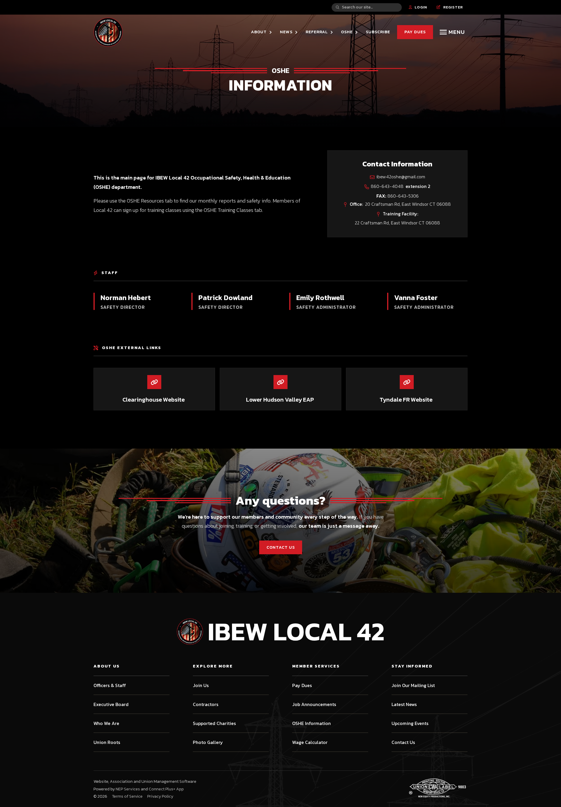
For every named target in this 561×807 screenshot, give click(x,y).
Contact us (280, 547)
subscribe (378, 32)
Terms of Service (127, 796)
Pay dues (415, 32)
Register (450, 7)
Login (418, 7)
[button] (262, 32)
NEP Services (128, 789)
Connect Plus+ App (166, 789)
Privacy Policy (160, 796)
